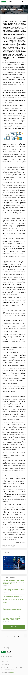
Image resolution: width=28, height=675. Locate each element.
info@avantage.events (5, 664)
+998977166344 (4, 661)
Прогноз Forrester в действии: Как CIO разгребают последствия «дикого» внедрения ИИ (13, 609)
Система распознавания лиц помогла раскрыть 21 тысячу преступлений (13, 636)
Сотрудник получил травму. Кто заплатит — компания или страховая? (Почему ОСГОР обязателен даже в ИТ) (14, 582)
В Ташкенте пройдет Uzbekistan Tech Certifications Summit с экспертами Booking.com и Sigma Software (12, 618)
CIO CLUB (12, 672)
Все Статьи (14, 626)
